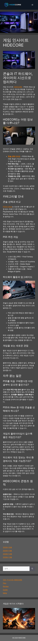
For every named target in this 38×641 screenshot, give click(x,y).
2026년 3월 (7, 557)
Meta (5, 593)
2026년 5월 (7, 551)
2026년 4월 (7, 554)
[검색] (32, 568)
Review (6, 586)
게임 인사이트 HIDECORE (12, 580)
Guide (5, 590)
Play (4, 583)
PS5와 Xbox (7, 207)
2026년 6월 (7, 547)
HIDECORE (18, 87)
